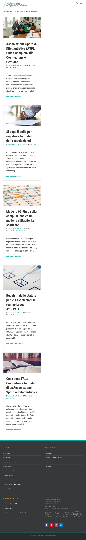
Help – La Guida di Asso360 (53, 457)
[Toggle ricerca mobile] (77, 3)
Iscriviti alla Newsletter (11, 462)
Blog (34, 144)
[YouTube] (51, 525)
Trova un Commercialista (12, 504)
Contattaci (49, 453)
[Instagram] (56, 525)
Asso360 (6, 11)
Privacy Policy (8, 489)
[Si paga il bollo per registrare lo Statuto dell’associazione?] (22, 115)
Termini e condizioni (10, 480)
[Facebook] (46, 525)
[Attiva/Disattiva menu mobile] (81, 3)
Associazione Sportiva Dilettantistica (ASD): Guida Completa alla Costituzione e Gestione (21, 53)
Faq (47, 462)
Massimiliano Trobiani (14, 66)
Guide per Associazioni (18, 231)
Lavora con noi (9, 475)
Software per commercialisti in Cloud (15, 513)
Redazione (7, 457)
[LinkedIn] (61, 525)
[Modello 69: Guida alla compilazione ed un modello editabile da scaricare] (22, 195)
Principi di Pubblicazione (11, 471)
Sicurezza (48, 466)
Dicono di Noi (8, 466)
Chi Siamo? (8, 453)
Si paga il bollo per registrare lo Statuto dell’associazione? (19, 136)
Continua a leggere (13, 96)
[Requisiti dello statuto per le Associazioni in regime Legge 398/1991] (22, 278)
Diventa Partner (9, 508)
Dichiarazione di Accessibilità (13, 484)
